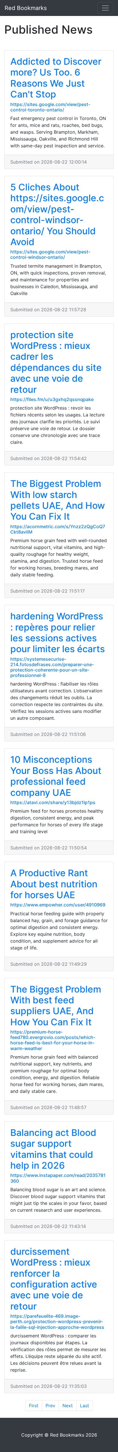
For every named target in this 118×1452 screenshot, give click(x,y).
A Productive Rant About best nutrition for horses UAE (53, 883)
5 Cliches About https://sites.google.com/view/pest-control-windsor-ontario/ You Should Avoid (57, 214)
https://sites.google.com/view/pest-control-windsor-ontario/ (50, 254)
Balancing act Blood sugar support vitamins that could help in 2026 (53, 1149)
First (33, 1405)
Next (67, 1405)
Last (84, 1405)
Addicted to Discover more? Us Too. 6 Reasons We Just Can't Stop (55, 78)
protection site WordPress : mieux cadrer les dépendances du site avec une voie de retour (56, 362)
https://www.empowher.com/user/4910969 (57, 905)
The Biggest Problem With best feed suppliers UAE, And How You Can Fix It (55, 1006)
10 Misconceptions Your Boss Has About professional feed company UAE (55, 776)
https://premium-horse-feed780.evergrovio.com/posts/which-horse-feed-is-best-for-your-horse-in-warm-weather (52, 1040)
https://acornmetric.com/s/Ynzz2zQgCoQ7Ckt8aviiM (57, 529)
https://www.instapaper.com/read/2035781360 (58, 1177)
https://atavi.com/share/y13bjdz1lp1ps (52, 802)
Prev (50, 1405)
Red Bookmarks (26, 8)
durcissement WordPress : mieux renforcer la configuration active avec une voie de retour (53, 1279)
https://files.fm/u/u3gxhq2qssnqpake (52, 399)
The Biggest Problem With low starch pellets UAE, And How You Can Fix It (57, 500)
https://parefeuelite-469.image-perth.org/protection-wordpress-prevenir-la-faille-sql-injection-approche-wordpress (57, 1321)
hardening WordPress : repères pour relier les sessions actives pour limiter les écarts (57, 632)
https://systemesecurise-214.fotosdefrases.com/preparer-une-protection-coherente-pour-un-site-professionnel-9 (52, 667)
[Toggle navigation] (105, 8)
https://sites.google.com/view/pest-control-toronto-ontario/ (50, 107)
